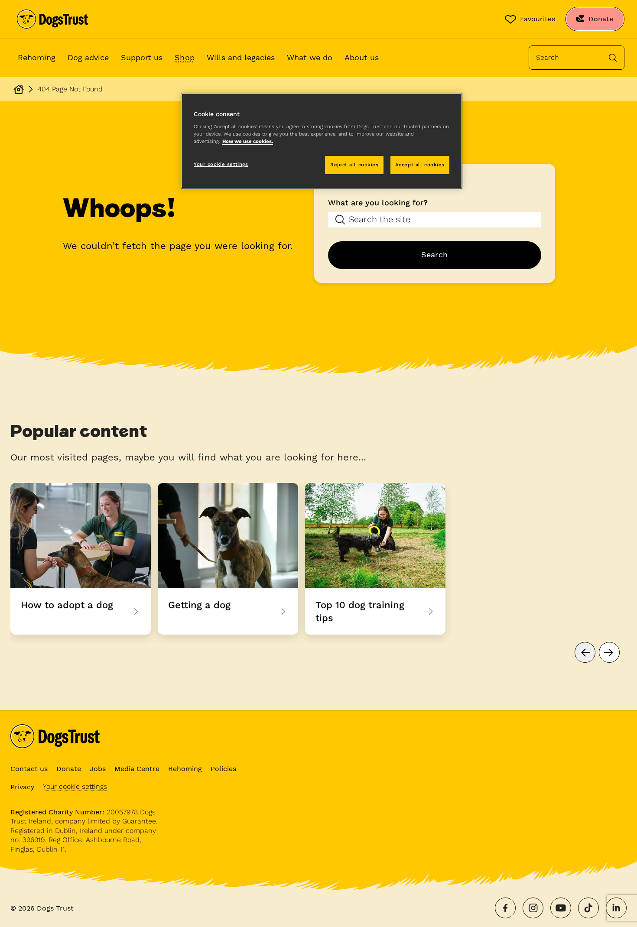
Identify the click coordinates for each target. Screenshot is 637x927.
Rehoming (36, 57)
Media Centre (136, 769)
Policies (223, 769)
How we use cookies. (247, 141)
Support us (141, 57)
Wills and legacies (241, 57)
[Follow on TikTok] (588, 908)
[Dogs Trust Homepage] (18, 89)
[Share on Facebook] (505, 908)
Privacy (22, 787)
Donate (68, 769)
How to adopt (80, 559)
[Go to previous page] (585, 652)
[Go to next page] (609, 652)
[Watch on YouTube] (560, 908)
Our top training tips (375, 559)
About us (361, 57)
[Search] (612, 57)
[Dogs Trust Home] (52, 19)
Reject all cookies (354, 165)
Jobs (98, 769)
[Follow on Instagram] (533, 908)
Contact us (29, 769)
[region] (321, 141)
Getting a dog (228, 559)
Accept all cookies (420, 165)
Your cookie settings (75, 786)
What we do (309, 57)
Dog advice (88, 57)
